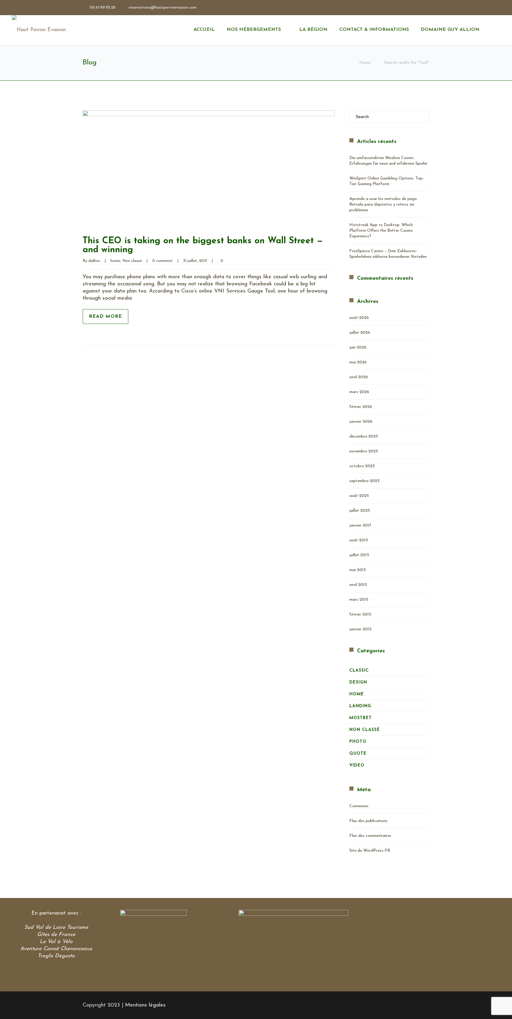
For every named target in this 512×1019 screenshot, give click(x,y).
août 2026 (359, 318)
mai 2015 (357, 570)
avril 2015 (358, 585)
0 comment (162, 261)
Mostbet (360, 718)
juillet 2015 (359, 555)
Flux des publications (368, 821)
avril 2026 (358, 377)
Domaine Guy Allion (450, 29)
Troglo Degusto (56, 956)
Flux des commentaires (370, 836)
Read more (105, 316)
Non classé (132, 261)
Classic (359, 670)
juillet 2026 (359, 332)
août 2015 (358, 540)
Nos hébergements (254, 29)
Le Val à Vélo (56, 942)
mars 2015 (358, 599)
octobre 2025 (362, 466)
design (358, 682)
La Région (313, 29)
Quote (358, 753)
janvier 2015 (360, 629)
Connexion (358, 806)
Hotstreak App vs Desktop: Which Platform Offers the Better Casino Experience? (381, 231)
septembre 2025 (364, 481)
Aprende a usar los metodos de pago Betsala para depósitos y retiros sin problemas (383, 204)
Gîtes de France (56, 934)
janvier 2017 (360, 525)
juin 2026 (358, 347)
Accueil (204, 29)
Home (365, 63)
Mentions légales (145, 1005)
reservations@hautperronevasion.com (162, 7)
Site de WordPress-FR (369, 850)
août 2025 (359, 496)
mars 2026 (359, 392)
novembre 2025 (363, 451)
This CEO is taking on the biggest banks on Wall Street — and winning (203, 245)
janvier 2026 (360, 421)
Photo (358, 742)
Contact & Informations (374, 29)
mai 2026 (358, 362)
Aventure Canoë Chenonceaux (56, 949)
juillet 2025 (359, 510)
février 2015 (360, 614)
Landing (360, 706)
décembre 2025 (363, 436)
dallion (94, 261)
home (115, 261)
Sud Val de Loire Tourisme (56, 927)
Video (356, 765)
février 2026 (360, 407)
